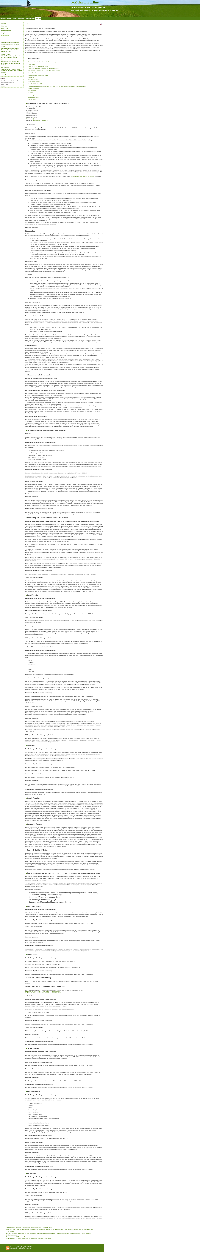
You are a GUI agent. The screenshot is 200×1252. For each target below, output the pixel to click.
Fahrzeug (90, 1229)
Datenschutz (5, 35)
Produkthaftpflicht (86, 1233)
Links (50, 1227)
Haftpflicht (12, 1229)
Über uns (4, 26)
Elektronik (14, 1233)
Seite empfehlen (32, 95)
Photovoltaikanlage (41, 1233)
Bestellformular (32, 73)
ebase (15, 1235)
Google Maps (32, 90)
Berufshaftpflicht (51, 1233)
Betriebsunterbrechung (73, 1233)
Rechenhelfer (32, 99)
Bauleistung (33, 1229)
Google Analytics (33, 79)
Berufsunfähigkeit (24, 1229)
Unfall (17, 1229)
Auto (2, 60)
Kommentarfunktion (33, 88)
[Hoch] (26, 103)
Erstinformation (6, 30)
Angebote (4, 33)
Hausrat (48, 1229)
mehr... (3, 86)
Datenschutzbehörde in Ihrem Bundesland (82, 176)
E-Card (30, 92)
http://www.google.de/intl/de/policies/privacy (43, 992)
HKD (16, 1237)
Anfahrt (3, 23)
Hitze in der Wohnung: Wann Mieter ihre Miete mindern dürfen (12, 56)
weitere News (5, 75)
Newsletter (31, 77)
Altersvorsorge (5, 67)
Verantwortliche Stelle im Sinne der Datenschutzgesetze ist (44, 62)
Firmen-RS (28, 1233)
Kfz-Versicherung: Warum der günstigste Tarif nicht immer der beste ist (10, 63)
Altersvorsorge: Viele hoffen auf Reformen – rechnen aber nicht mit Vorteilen (11, 70)
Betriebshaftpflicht (62, 1233)
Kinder (65, 1229)
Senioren (70, 1229)
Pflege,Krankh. (10, 1231)
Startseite (3, 18)
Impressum (4, 28)
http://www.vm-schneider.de (40, 120)
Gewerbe (14, 18)
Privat (9, 18)
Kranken (75, 1229)
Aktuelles (18, 1227)
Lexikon (29, 1248)
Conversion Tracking (34, 81)
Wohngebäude (41, 1229)
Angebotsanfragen (33, 97)
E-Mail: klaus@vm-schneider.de (35, 119)
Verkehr (3, 46)
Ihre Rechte (31, 64)
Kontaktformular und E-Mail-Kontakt (38, 75)
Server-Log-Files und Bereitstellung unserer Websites (43, 68)
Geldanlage (21, 18)
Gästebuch (45, 1227)
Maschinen (21, 1233)
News (13, 1227)
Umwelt (33, 1233)
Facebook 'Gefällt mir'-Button (36, 84)
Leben (52, 1229)
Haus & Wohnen (5, 54)
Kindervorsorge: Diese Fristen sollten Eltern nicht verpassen (10, 43)
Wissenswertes (26, 1227)
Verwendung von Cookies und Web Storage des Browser (44, 70)
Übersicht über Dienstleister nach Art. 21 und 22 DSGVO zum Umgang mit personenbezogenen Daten (57, 86)
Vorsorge (3, 40)
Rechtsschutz (83, 1229)
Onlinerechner (30, 18)
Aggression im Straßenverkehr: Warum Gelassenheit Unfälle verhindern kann (10, 50)
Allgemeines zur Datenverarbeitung (38, 66)
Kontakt (38, 18)
